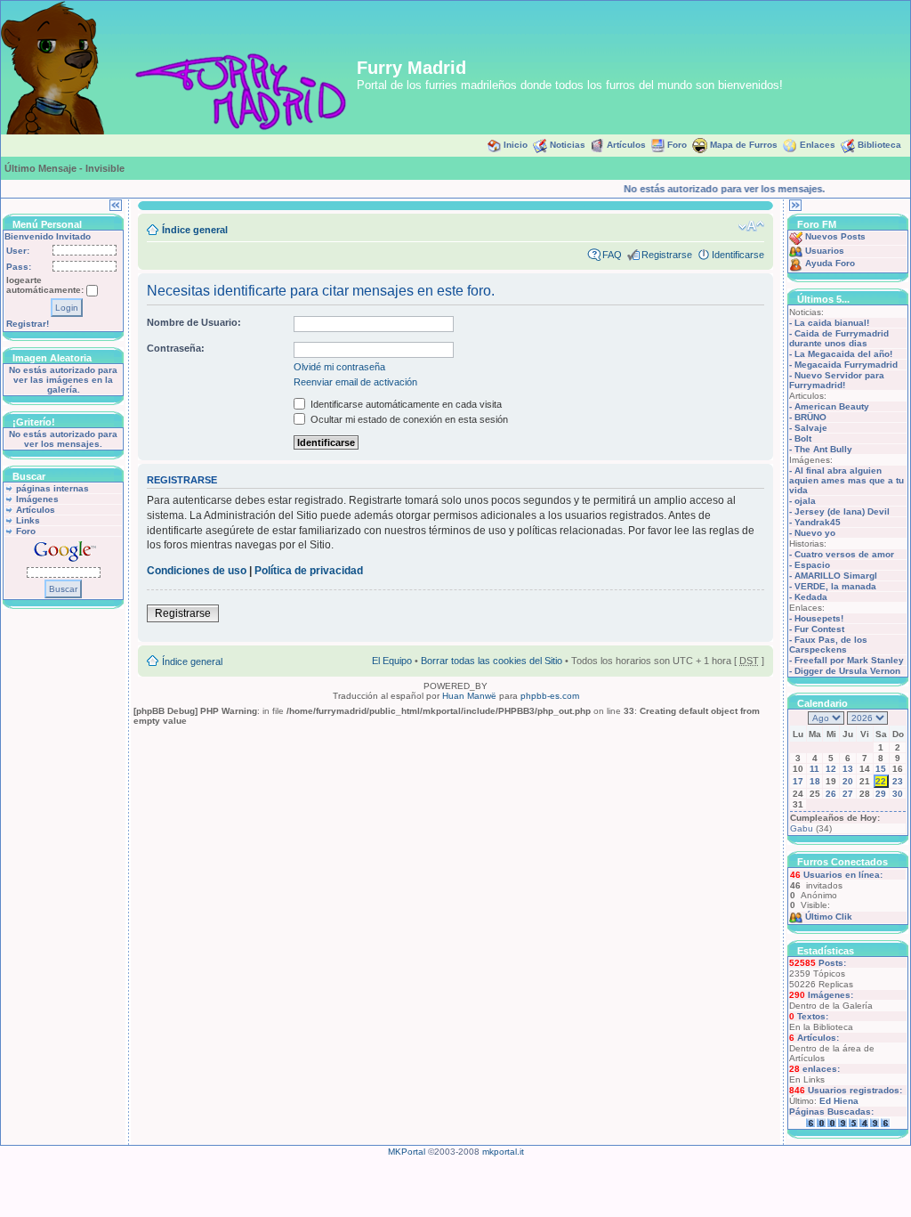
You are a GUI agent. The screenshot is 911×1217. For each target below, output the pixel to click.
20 (847, 781)
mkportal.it (503, 1151)
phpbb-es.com (549, 696)
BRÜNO (810, 417)
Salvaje (810, 428)
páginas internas (52, 488)
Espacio (812, 565)
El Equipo (392, 660)
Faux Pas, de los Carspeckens (828, 644)
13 (847, 769)
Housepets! (818, 618)
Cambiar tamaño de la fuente (751, 226)
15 (880, 769)
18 (815, 781)
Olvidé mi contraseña (339, 366)
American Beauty (831, 406)
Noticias (567, 145)
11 (814, 769)
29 (880, 794)
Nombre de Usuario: (194, 322)
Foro (677, 145)
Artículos (626, 145)
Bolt (802, 438)
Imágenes (37, 499)
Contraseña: (176, 348)
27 (847, 794)
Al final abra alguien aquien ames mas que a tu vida (846, 480)
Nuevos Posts (835, 236)
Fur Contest (819, 629)
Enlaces (817, 145)
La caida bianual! (831, 323)
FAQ (612, 254)
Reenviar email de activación (355, 382)
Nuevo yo (814, 533)
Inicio (516, 145)
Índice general (195, 229)
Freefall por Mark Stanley (849, 660)
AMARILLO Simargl (835, 575)
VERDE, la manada (835, 586)
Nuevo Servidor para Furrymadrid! (836, 380)
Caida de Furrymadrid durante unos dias (839, 338)
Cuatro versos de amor (844, 554)
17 (798, 781)
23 (897, 781)
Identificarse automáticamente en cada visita (405, 404)
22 (880, 781)
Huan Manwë (469, 696)
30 (897, 794)
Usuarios (824, 251)
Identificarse (738, 254)
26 (831, 794)
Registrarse (666, 254)
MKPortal (406, 1151)
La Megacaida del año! (843, 354)
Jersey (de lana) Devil (842, 511)
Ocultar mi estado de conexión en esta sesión (408, 419)
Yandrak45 (817, 522)
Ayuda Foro (830, 263)
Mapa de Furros (744, 145)
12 (831, 769)
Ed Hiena (839, 1101)
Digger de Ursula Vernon (847, 671)
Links (28, 520)
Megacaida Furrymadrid (846, 364)
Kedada (810, 597)
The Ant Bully (823, 449)
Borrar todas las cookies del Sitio (491, 660)
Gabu (801, 828)
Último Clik (828, 916)
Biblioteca (879, 145)
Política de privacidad (308, 570)
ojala (805, 501)
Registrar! (27, 324)
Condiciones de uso (196, 570)
